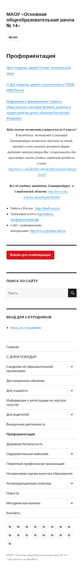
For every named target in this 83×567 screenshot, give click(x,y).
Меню (13, 37)
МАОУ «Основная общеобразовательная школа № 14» (40, 20)
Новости (12, 493)
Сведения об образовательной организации (29, 368)
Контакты (13, 513)
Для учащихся (17, 390)
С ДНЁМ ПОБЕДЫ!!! (21, 356)
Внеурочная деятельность (26, 424)
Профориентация (20, 434)
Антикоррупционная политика (28, 483)
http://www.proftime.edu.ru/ (48, 231)
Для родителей (17, 414)
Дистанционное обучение (25, 380)
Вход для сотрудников (25, 327)
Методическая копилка (23, 503)
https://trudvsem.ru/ (47, 208)
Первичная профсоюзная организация (35, 463)
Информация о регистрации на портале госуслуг (36, 402)
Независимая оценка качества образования (39, 473)
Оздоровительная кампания (27, 453)
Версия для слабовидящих (30, 254)
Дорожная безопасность (24, 444)
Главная (12, 347)
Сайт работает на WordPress (22, 559)
